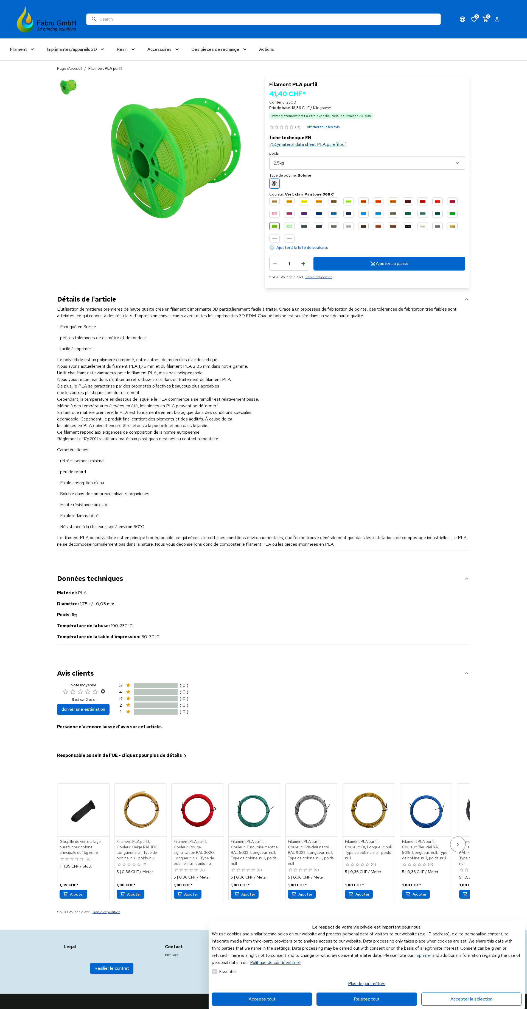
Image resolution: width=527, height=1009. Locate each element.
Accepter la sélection (471, 999)
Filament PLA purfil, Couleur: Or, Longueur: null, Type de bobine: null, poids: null (369, 849)
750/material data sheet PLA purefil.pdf (307, 144)
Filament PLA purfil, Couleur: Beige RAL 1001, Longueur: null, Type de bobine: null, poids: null (138, 849)
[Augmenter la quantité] (303, 263)
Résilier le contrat (111, 968)
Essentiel (228, 971)
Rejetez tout (367, 999)
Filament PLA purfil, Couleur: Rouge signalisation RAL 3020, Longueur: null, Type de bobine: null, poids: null (194, 852)
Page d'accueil (69, 68)
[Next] (458, 844)
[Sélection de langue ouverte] (462, 19)
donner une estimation (83, 709)
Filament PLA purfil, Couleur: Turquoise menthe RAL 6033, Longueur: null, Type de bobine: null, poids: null (254, 852)
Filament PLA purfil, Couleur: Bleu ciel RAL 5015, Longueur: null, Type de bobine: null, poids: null (424, 849)
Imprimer (422, 955)
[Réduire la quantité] (275, 263)
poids (274, 153)
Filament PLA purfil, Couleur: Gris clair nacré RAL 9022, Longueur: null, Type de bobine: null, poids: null (311, 852)
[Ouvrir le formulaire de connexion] (497, 19)
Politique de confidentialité (275, 962)
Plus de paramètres (366, 983)
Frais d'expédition (318, 277)
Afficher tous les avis (323, 127)
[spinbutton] (289, 263)
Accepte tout (262, 999)
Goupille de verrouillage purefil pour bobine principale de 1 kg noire (80, 847)
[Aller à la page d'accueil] (46, 19)
